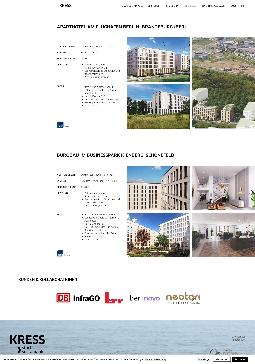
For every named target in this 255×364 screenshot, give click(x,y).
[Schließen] (251, 359)
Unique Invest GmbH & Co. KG (96, 46)
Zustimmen (240, 359)
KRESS (65, 5)
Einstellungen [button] (204, 359)
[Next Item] (193, 298)
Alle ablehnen (221, 359)
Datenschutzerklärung (155, 359)
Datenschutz (238, 336)
